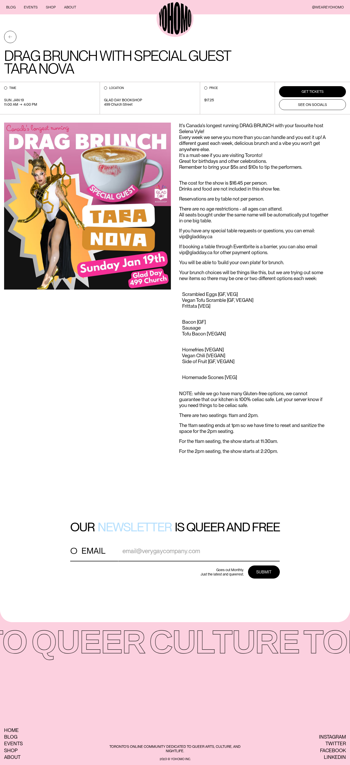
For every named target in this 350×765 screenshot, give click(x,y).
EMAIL (93, 551)
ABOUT (70, 7)
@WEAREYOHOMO (328, 7)
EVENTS (31, 7)
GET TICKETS (313, 92)
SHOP (51, 7)
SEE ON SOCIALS (312, 105)
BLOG (11, 7)
